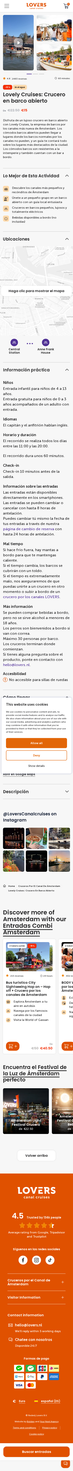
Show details (36, 766)
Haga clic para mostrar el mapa (36, 291)
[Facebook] (23, 1260)
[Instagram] (36, 1260)
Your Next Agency (49, 1421)
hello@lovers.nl (16, 665)
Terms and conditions (24, 1427)
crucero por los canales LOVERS (31, 597)
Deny (36, 755)
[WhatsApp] (65, 1463)
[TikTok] (49, 1260)
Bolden (31, 1421)
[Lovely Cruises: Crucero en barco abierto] (36, 6)
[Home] (37, 1197)
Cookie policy (36, 1434)
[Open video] (18, 42)
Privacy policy (49, 1427)
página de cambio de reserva (28, 529)
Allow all (37, 743)
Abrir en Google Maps (19, 774)
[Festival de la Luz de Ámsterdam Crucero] (26, 1111)
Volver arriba (36, 1155)
